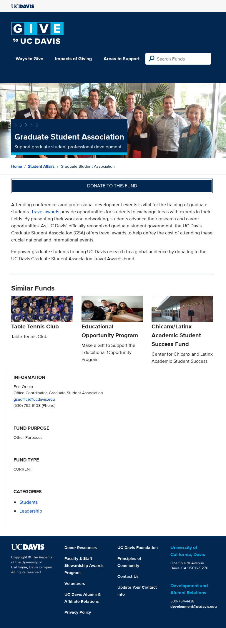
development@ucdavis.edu (193, 606)
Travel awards (45, 211)
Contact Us (128, 576)
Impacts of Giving (73, 58)
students (28, 502)
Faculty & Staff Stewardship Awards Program (84, 565)
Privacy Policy (77, 612)
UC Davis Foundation (137, 547)
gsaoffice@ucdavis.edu (34, 399)
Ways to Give (29, 58)
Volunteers (74, 583)
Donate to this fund (112, 185)
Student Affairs (41, 166)
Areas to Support (121, 58)
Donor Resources (80, 547)
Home (16, 166)
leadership (30, 511)
